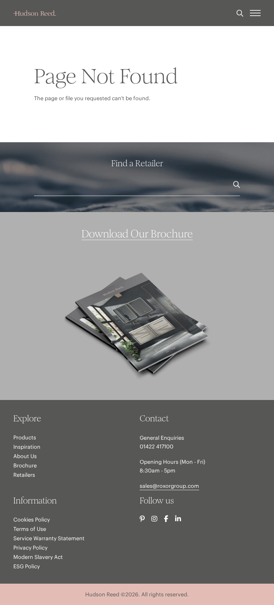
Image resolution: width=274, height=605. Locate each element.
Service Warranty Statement (49, 538)
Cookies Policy (31, 519)
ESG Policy (26, 566)
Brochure (25, 465)
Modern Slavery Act (38, 557)
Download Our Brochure (137, 234)
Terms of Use (29, 529)
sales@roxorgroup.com (169, 485)
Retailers (24, 474)
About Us (25, 456)
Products (24, 437)
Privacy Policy (30, 547)
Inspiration (26, 446)
